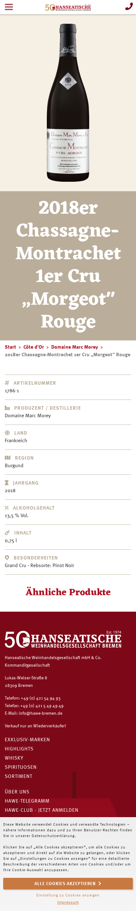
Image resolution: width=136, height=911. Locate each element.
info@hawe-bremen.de (40, 713)
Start (10, 347)
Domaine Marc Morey (74, 347)
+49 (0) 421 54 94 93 (40, 698)
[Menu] (9, 7)
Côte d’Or (33, 347)
